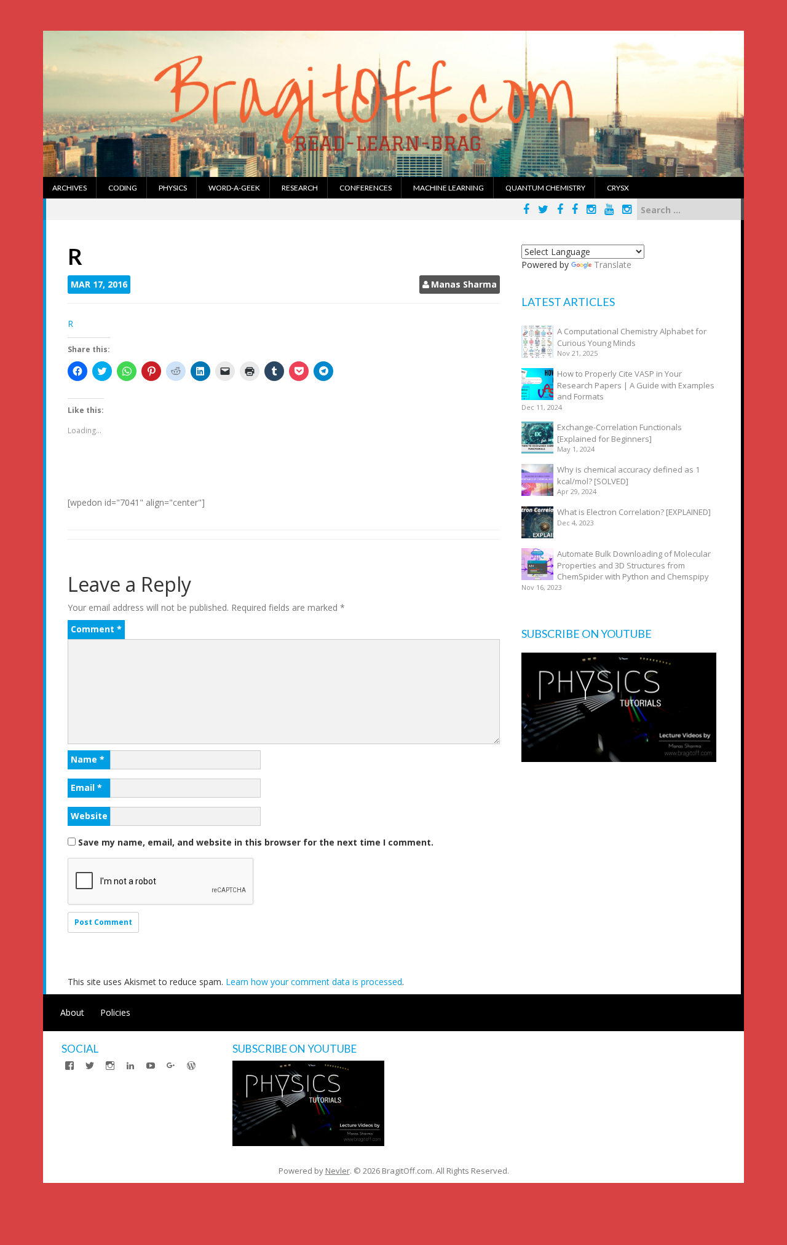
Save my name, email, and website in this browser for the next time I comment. (255, 842)
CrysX (618, 187)
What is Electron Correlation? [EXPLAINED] (634, 511)
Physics (173, 187)
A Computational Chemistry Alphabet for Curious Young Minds (631, 337)
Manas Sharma (464, 284)
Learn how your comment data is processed (314, 982)
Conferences (365, 187)
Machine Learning (448, 187)
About (72, 1012)
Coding (122, 187)
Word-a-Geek (234, 187)
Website (89, 816)
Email (86, 787)
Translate (612, 264)
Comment (96, 629)
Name (88, 759)
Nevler (337, 1170)
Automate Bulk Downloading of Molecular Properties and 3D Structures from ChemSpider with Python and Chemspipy (634, 565)
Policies (115, 1012)
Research (300, 187)
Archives (69, 187)
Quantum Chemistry (545, 187)
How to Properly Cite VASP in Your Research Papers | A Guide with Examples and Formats (635, 385)
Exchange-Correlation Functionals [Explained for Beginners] (619, 433)
